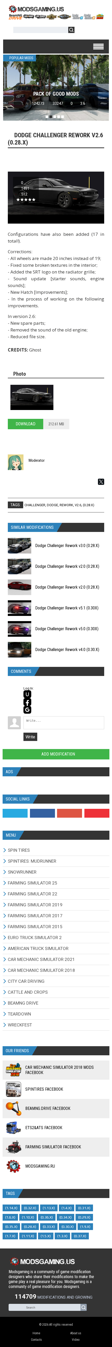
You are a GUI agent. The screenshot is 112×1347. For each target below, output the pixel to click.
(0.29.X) (84, 1217)
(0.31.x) (84, 1208)
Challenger (34, 505)
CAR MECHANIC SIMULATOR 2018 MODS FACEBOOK (59, 1070)
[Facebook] (42, 813)
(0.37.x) (80, 1236)
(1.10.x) (28, 1217)
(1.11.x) (28, 1236)
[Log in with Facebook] (27, 702)
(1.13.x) (49, 1208)
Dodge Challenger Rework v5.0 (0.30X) (66, 628)
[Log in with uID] (27, 694)
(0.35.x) (11, 1227)
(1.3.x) (62, 1236)
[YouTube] (96, 813)
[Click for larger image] (31, 397)
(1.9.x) (85, 1227)
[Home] (56, 18)
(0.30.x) (67, 1227)
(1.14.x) (11, 1208)
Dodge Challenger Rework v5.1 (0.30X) (66, 608)
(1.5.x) (46, 1236)
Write (30, 736)
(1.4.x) (66, 1208)
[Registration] (93, 31)
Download (25, 423)
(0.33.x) (49, 1227)
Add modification (57, 754)
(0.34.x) (65, 1217)
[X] (101, 482)
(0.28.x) (88, 505)
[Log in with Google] (27, 710)
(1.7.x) (10, 1236)
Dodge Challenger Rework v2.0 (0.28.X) (67, 566)
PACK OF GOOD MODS (56, 94)
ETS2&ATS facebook (43, 1127)
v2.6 (78, 505)
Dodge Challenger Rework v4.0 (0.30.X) (67, 649)
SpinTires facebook (44, 1089)
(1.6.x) (10, 1217)
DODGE (52, 505)
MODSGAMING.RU (40, 1166)
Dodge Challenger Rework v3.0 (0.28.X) (67, 545)
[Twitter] (15, 813)
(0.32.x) (30, 1208)
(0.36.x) (47, 1217)
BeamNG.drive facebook (47, 1108)
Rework (66, 505)
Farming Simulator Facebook (53, 1146)
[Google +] (69, 813)
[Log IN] (81, 31)
